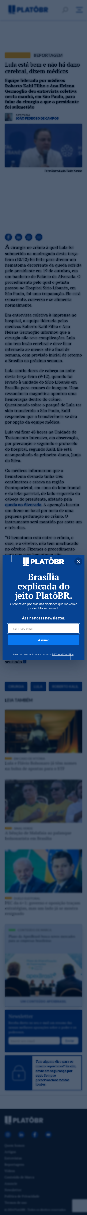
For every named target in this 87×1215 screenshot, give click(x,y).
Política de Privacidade (62, 654)
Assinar (43, 640)
